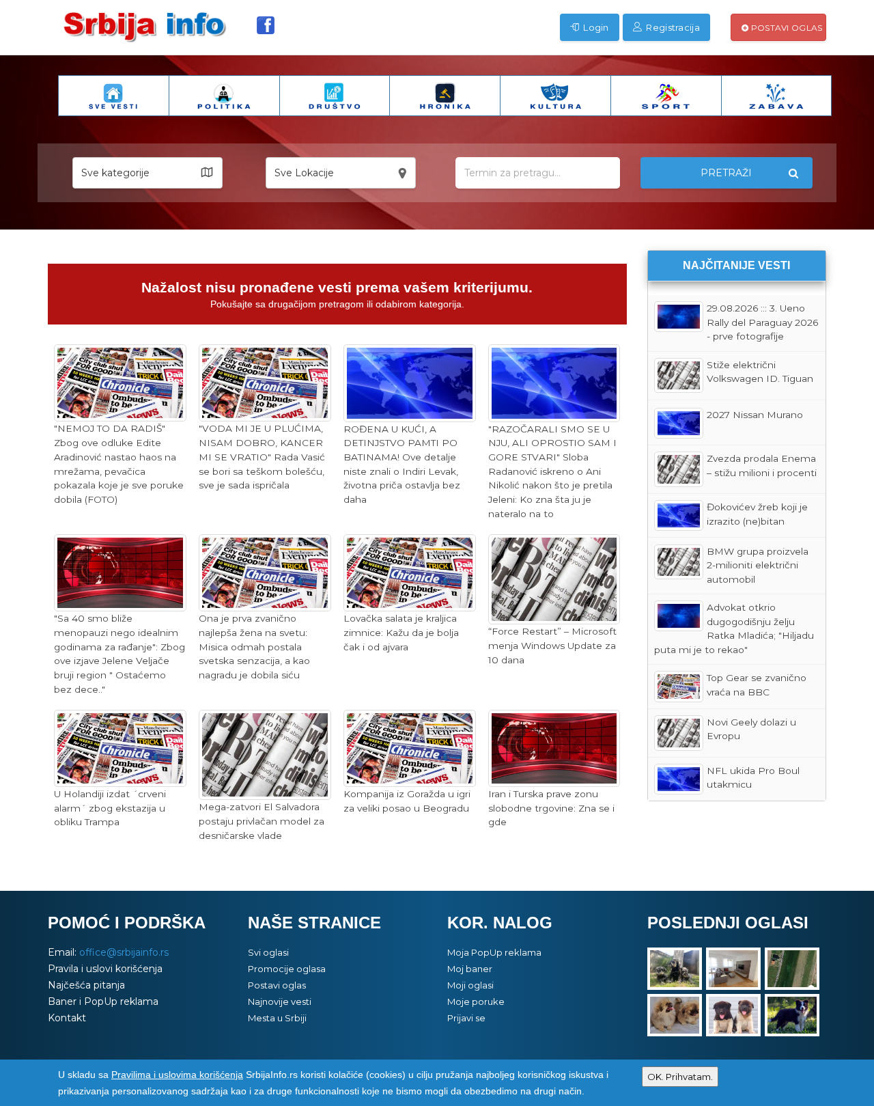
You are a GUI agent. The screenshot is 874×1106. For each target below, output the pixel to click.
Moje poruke (476, 1001)
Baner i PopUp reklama (103, 1001)
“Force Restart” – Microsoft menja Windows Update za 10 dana (552, 645)
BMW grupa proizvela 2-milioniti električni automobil (757, 565)
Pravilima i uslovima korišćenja (177, 1074)
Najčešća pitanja (86, 985)
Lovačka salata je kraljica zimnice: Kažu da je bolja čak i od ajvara (401, 632)
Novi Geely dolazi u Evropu (751, 729)
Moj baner (469, 968)
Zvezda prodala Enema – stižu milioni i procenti (762, 465)
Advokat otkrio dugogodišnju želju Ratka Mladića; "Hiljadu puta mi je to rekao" (734, 628)
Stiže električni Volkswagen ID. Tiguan (760, 372)
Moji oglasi (470, 985)
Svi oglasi (268, 952)
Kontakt (67, 1018)
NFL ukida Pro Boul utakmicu (753, 777)
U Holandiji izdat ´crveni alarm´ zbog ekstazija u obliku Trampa (110, 807)
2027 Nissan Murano (755, 414)
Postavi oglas (785, 28)
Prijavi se (466, 1017)
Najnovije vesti (279, 1001)
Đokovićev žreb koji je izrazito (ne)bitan (757, 514)
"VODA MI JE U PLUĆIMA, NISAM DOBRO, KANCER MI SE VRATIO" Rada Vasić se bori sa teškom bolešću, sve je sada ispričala (262, 456)
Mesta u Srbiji (277, 1017)
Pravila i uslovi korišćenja (105, 969)
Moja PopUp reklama (494, 952)
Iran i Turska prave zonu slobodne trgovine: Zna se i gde (551, 807)
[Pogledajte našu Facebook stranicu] (265, 25)
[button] (147, 173)
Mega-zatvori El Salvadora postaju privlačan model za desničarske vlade (261, 820)
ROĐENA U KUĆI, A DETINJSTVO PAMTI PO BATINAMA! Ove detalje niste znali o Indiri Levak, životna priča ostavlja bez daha (401, 464)
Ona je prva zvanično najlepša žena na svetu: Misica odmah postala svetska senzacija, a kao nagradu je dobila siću (254, 646)
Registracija (672, 27)
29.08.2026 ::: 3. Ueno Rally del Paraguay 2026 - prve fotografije (762, 322)
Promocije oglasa (287, 968)
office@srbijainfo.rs (124, 952)
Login (595, 27)
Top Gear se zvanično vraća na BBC (756, 684)
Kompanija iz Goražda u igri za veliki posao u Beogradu (406, 801)
